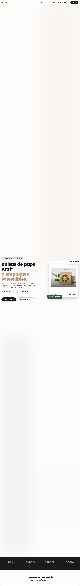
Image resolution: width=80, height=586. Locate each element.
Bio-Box (54, 2)
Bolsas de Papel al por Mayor (26, 299)
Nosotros (60, 2)
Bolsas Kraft (48, 2)
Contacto (66, 2)
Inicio (42, 2)
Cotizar (74, 2)
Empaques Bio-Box (70, 264)
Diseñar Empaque (8, 299)
